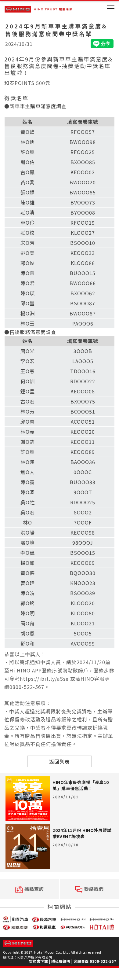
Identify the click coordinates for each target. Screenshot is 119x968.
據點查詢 (34, 888)
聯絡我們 (94, 888)
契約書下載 (38, 961)
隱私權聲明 (60, 961)
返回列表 (59, 761)
